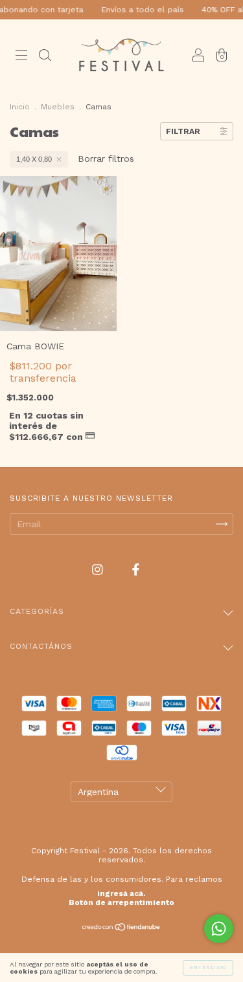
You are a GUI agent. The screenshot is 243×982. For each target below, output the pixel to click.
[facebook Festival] (135, 570)
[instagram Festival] (99, 570)
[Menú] (21, 56)
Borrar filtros (106, 158)
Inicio (20, 106)
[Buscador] (44, 56)
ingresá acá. (121, 893)
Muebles (58, 106)
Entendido (208, 967)
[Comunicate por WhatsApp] (218, 928)
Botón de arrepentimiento (121, 902)
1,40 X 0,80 (34, 159)
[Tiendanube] (121, 928)
